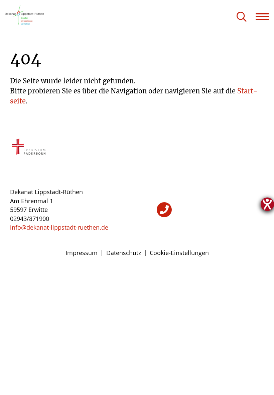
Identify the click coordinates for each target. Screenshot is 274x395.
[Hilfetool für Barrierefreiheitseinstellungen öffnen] (267, 204)
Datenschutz (123, 253)
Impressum (81, 253)
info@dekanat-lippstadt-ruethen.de (59, 227)
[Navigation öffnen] (265, 16)
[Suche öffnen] (242, 17)
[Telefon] (164, 209)
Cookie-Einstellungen (179, 253)
